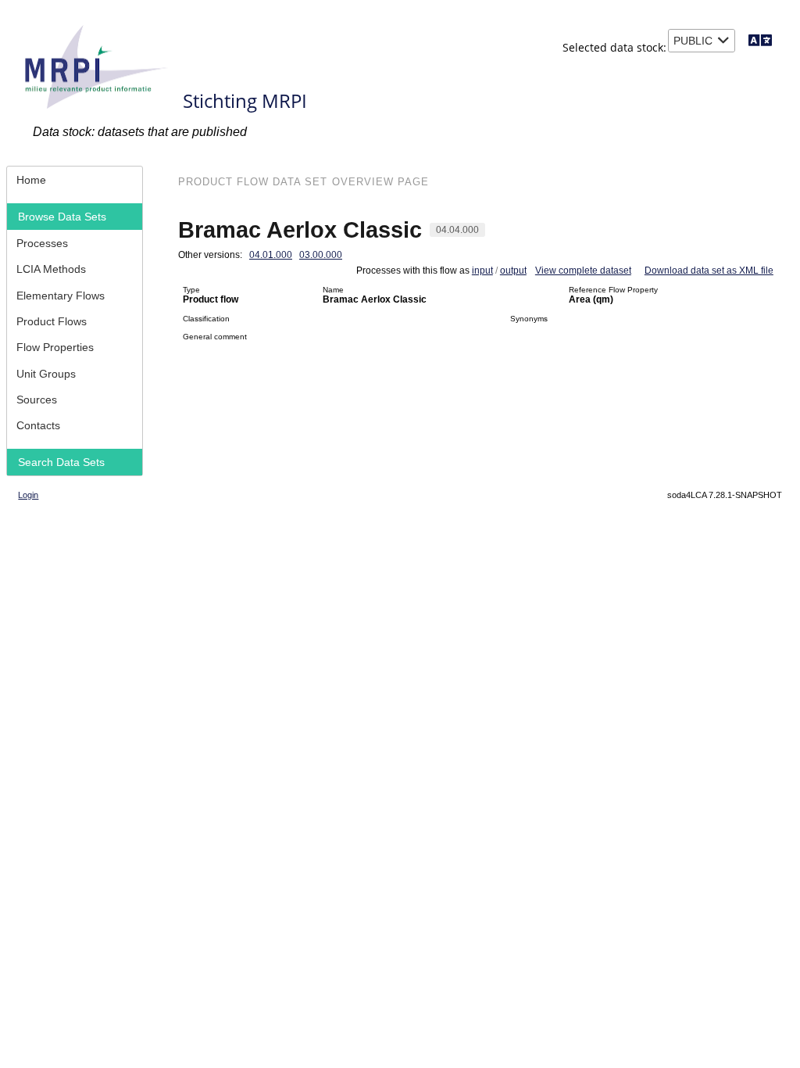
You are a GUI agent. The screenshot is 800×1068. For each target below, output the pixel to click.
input (482, 270)
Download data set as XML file (709, 270)
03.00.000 (320, 254)
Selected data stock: (614, 47)
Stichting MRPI (245, 100)
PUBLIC (692, 40)
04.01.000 (270, 254)
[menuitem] (74, 179)
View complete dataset (583, 270)
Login (28, 495)
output (513, 270)
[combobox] (701, 40)
